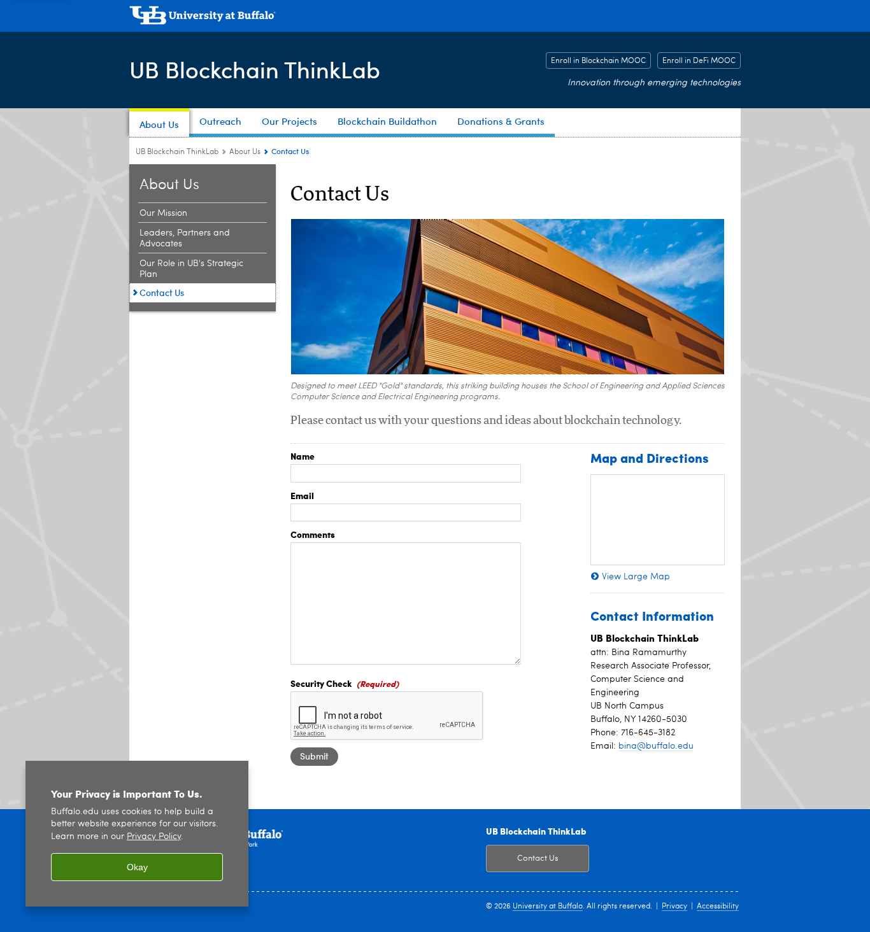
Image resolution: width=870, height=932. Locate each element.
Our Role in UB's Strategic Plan (191, 269)
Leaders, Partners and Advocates (184, 238)
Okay (137, 867)
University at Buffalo (548, 906)
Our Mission (163, 213)
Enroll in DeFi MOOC (699, 61)
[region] (136, 834)
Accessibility (718, 906)
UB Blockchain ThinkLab (254, 69)
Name (302, 455)
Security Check (321, 683)
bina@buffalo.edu (656, 746)
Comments (312, 534)
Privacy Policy (154, 837)
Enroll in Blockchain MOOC (598, 61)
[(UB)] (435, 18)
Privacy (674, 906)
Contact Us (161, 292)
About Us (244, 152)
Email (302, 495)
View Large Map (636, 576)
